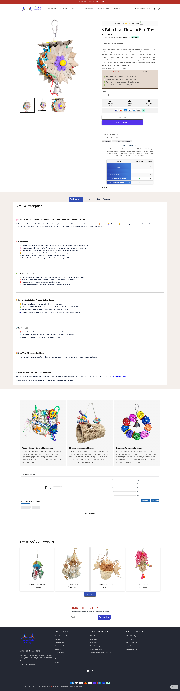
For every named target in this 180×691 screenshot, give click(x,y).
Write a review (155, 500)
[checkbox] (36, 507)
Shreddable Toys (95, 646)
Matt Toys (93, 642)
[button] (63, 9)
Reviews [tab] (25, 501)
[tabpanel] (90, 519)
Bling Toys (93, 636)
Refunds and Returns (61, 646)
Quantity (104, 91)
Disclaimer (58, 649)
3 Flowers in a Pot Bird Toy (107, 584)
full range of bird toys (119, 376)
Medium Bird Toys (131, 642)
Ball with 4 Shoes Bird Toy (37, 584)
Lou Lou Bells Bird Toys (30, 686)
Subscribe (104, 617)
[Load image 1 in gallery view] (27, 105)
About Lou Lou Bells (61, 636)
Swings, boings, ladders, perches (100, 652)
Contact (57, 639)
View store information (111, 137)
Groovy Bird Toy (143, 584)
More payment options (122, 127)
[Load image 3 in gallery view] (58, 105)
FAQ (56, 659)
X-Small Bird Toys (131, 636)
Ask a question (145, 500)
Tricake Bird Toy (72, 584)
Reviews (57, 662)
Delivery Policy (59, 642)
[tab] (76, 199)
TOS (56, 655)
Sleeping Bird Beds (96, 649)
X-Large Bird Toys (131, 649)
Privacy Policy (59, 652)
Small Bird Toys (130, 639)
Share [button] (106, 187)
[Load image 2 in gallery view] (42, 105)
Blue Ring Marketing (59, 686)
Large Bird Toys (131, 646)
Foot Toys (93, 639)
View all (90, 594)
